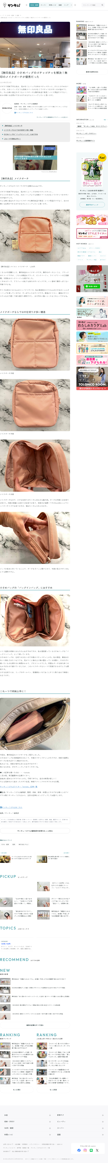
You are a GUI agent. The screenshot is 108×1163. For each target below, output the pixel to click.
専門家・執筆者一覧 (23, 1148)
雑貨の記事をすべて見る (34, 1025)
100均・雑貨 (34, 5)
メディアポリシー (34, 1144)
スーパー (43, 5)
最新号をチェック (92, 205)
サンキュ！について (9, 1148)
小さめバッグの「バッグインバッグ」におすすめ (21, 134)
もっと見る (16, 1090)
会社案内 (6, 1151)
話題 (60, 5)
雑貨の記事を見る (92, 72)
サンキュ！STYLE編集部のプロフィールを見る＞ (52, 117)
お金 (6, 1115)
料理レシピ (52, 5)
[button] (27, 5)
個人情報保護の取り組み (19, 1151)
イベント (80, 260)
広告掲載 (17, 1144)
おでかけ (103, 260)
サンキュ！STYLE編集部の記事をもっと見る (35, 831)
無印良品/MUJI (23, 844)
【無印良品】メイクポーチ (13, 126)
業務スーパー (92, 256)
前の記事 (3, 852)
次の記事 (66, 852)
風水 (100, 252)
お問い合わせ (7, 1144)
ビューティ (61, 1121)
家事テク (60, 1115)
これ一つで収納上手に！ (12, 139)
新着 (72, 5)
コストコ (103, 256)
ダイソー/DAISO (94, 248)
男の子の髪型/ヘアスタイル (86, 252)
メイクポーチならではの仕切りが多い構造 (18, 130)
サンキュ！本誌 (92, 260)
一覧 (104, 119)
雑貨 (18, 15)
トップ (66, 5)
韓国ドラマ (81, 256)
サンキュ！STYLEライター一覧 (40, 1148)
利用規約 (25, 1144)
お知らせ (59, 1144)
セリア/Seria (82, 248)
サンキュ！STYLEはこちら (24, 113)
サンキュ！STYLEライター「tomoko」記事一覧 (18, 786)
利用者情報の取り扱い (48, 1144)
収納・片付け (9, 1121)
